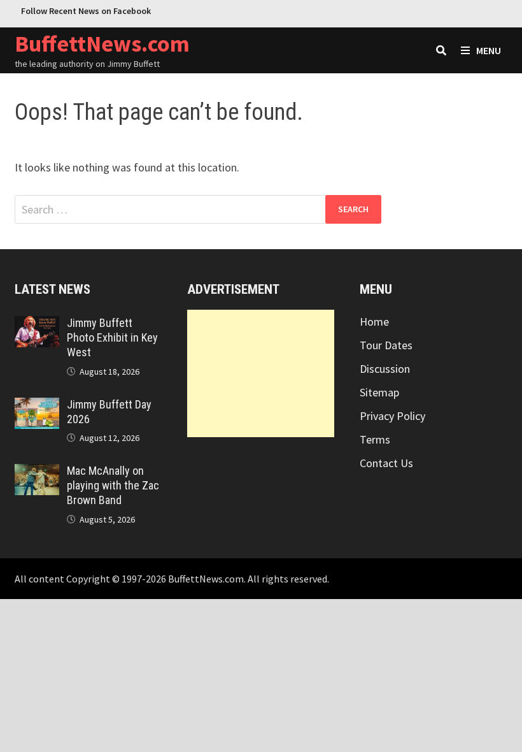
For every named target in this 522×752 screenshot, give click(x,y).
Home (374, 321)
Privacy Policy (392, 416)
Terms (375, 439)
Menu (488, 50)
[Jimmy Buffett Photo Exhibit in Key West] (37, 324)
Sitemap (379, 392)
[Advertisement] (260, 373)
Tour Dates (386, 345)
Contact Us (386, 463)
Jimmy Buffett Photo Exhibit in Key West (112, 337)
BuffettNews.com (102, 43)
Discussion (385, 368)
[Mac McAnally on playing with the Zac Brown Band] (37, 472)
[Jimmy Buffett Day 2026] (37, 406)
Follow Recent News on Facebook (86, 11)
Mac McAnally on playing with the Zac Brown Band (113, 485)
